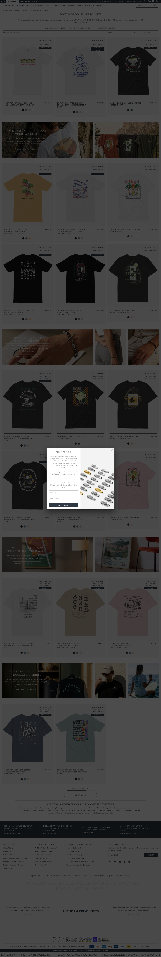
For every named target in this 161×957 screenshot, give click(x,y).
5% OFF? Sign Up (64, 505)
